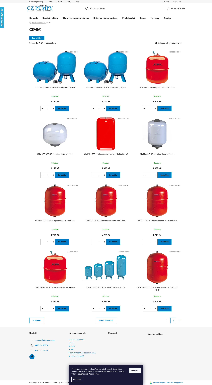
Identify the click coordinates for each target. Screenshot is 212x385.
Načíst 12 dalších (106, 320)
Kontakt (59, 2)
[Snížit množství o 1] (42, 108)
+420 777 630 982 (42, 350)
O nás (50, 2)
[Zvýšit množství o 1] (53, 108)
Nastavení (77, 380)
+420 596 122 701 (42, 345)
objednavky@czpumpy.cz (45, 340)
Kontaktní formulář (76, 356)
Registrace (177, 1)
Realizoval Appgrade (175, 382)
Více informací (94, 374)
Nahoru (38, 320)
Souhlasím (135, 370)
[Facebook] (31, 356)
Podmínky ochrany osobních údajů (82, 353)
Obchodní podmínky (36, 2)
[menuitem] (33, 18)
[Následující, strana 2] (173, 320)
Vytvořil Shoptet (159, 382)
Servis (69, 2)
